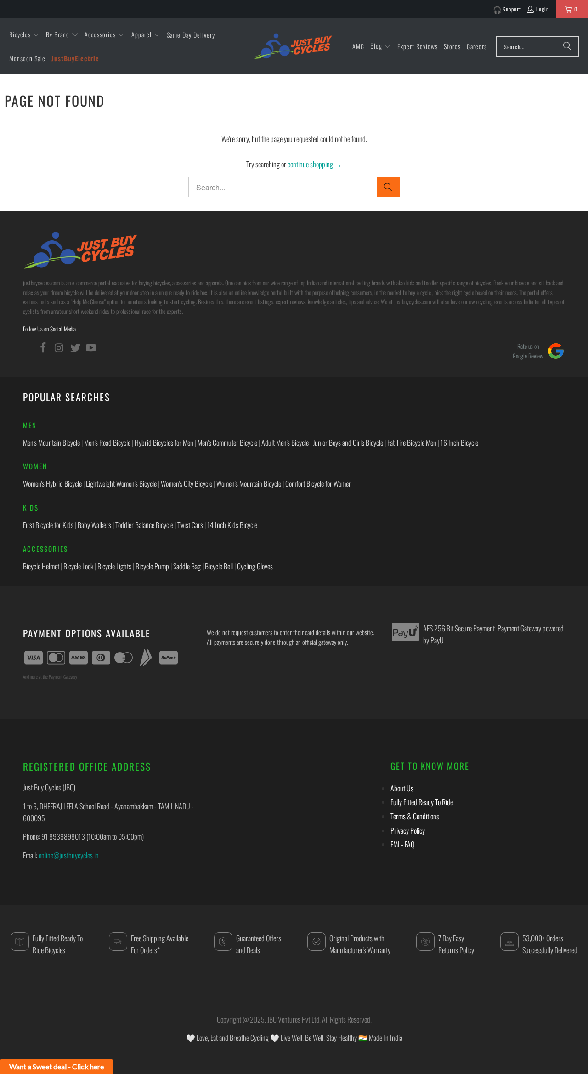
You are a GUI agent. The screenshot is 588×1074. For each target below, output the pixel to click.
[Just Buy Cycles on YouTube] (91, 347)
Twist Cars (190, 524)
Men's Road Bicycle (107, 442)
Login (542, 9)
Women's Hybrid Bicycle (52, 483)
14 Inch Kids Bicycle (232, 524)
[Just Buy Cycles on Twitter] (75, 347)
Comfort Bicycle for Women (318, 483)
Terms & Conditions (414, 816)
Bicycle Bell (219, 566)
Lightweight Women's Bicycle (121, 483)
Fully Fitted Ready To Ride (421, 801)
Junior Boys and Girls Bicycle (348, 442)
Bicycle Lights (114, 566)
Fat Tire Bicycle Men (411, 442)
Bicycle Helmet (41, 566)
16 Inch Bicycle (459, 442)
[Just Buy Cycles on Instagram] (60, 347)
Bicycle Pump (152, 566)
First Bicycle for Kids (48, 524)
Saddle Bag (187, 566)
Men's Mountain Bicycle (51, 442)
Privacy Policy (407, 830)
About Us (401, 788)
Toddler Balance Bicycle (144, 524)
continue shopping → (315, 164)
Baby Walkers (94, 524)
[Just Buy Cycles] (293, 46)
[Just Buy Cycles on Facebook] (44, 347)
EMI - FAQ (402, 844)
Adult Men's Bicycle (285, 442)
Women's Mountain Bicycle (248, 483)
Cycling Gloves (255, 566)
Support (512, 9)
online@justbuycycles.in (69, 855)
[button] (24, 35)
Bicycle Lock (78, 566)
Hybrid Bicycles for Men (164, 442)
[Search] (567, 46)
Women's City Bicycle (186, 483)
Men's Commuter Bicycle (227, 442)
